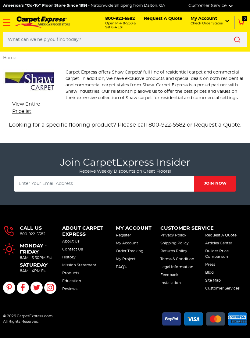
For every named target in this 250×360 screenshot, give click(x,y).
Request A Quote (221, 235)
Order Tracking (129, 251)
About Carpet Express (82, 231)
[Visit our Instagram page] (50, 288)
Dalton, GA (154, 6)
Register (123, 235)
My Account (134, 228)
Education (71, 281)
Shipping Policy (174, 243)
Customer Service (187, 228)
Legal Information (176, 267)
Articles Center (218, 243)
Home (9, 58)
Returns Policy (173, 251)
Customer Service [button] (208, 6)
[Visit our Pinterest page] (9, 288)
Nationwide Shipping (111, 6)
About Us (71, 241)
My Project (126, 259)
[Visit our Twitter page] (36, 288)
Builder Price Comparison (217, 253)
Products (70, 273)
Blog (209, 272)
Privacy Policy (173, 235)
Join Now (215, 183)
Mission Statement (79, 265)
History (69, 257)
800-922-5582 (32, 234)
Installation (170, 283)
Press (210, 264)
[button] (6, 22)
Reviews (69, 289)
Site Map (213, 280)
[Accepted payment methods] (204, 318)
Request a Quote (217, 125)
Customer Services (222, 288)
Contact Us (72, 249)
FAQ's (121, 267)
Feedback (169, 275)
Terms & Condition (177, 259)
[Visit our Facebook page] (23, 288)
